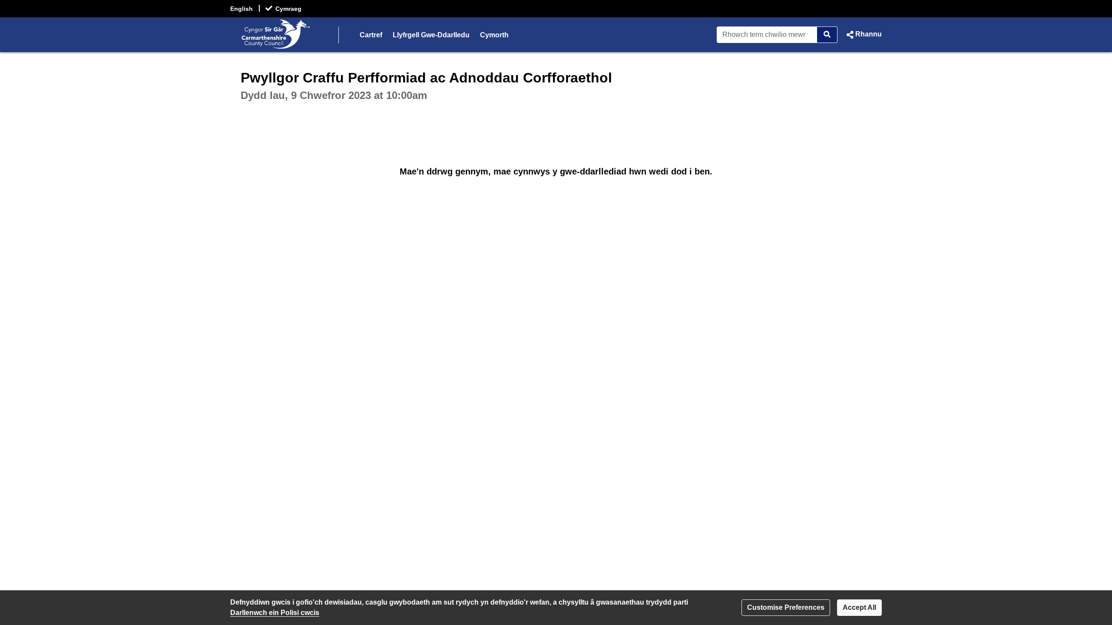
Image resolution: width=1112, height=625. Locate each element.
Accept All (859, 607)
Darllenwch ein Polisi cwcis (274, 612)
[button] (863, 34)
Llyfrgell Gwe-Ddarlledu (431, 35)
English (241, 8)
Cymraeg (288, 8)
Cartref (371, 35)
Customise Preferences (785, 607)
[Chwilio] (827, 34)
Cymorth (494, 35)
